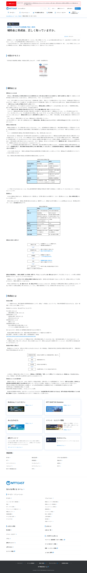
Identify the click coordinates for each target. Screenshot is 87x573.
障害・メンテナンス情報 (50, 548)
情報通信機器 (9, 514)
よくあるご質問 (48, 552)
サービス (8, 498)
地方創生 (47, 519)
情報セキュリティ (9, 511)
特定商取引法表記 (65, 563)
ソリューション (48, 498)
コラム (53, 8)
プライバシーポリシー (53, 563)
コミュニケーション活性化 (50, 506)
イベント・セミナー (10, 534)
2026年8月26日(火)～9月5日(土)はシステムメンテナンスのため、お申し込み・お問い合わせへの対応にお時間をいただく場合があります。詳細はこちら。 (51, 4)
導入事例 (8, 530)
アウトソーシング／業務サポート (13, 509)
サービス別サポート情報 (50, 544)
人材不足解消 (47, 516)
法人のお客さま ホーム (14, 489)
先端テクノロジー (48, 521)
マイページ (77, 8)
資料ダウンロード (61, 8)
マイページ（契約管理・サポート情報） (54, 539)
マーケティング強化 (49, 511)
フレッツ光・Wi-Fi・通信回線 (12, 501)
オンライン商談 (9, 551)
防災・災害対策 (48, 514)
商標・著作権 (41, 563)
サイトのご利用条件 (30, 563)
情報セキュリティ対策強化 (50, 504)
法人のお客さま (21, 8)
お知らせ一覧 (48, 530)
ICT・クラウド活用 (10, 506)
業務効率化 (47, 509)
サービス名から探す (10, 516)
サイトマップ (20, 563)
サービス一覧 (9, 519)
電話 (7, 504)
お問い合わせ (69, 8)
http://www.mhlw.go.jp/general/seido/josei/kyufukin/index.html (21, 336)
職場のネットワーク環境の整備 (51, 501)
